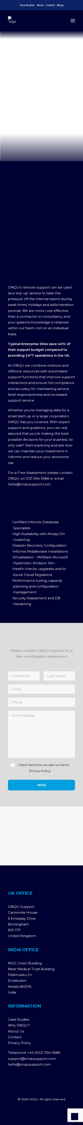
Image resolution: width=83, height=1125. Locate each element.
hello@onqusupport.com (29, 484)
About (40, 5)
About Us (16, 1031)
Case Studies (27, 5)
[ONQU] (12, 20)
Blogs (60, 5)
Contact (50, 5)
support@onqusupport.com (32, 1058)
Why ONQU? (19, 1025)
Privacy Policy (40, 771)
